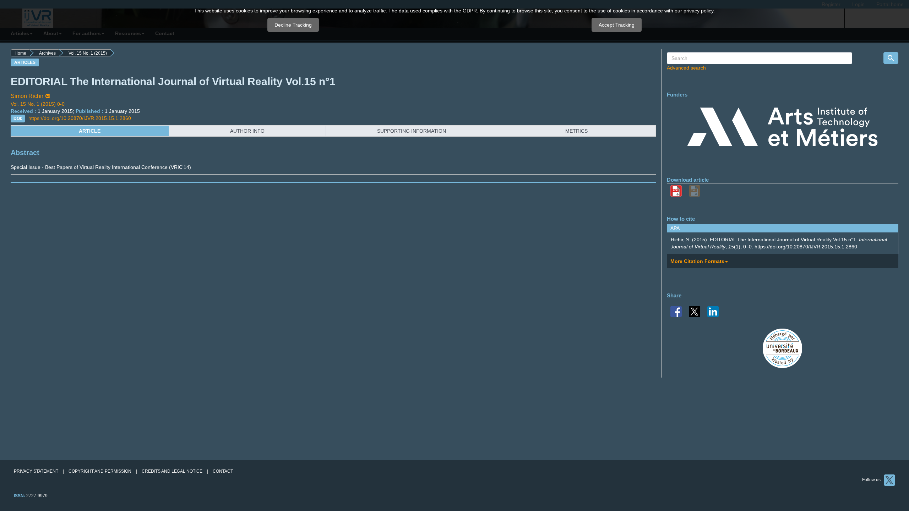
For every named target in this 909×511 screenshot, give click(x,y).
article (89, 131)
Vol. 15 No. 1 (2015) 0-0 (38, 104)
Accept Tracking (617, 25)
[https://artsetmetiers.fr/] (782, 128)
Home (20, 53)
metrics (576, 131)
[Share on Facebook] (676, 311)
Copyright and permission (100, 471)
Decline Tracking (293, 25)
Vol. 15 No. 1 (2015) (88, 53)
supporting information (411, 131)
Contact (223, 471)
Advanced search (686, 68)
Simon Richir (27, 96)
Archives (47, 53)
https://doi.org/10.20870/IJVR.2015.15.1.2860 (79, 118)
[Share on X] (694, 311)
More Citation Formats (697, 261)
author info (247, 131)
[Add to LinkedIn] (713, 311)
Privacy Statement (36, 471)
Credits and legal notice (172, 471)
